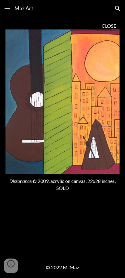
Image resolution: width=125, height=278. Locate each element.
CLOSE (109, 26)
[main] (62, 25)
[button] (7, 8)
